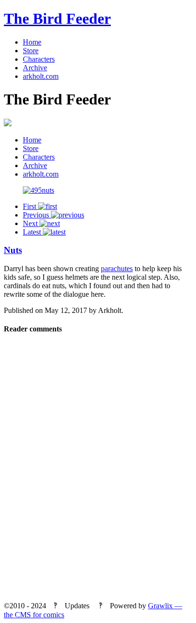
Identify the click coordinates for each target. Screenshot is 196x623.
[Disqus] (98, 471)
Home (32, 42)
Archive (35, 68)
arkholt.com (41, 76)
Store (31, 51)
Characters (39, 59)
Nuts (13, 250)
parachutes (117, 268)
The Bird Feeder (57, 18)
